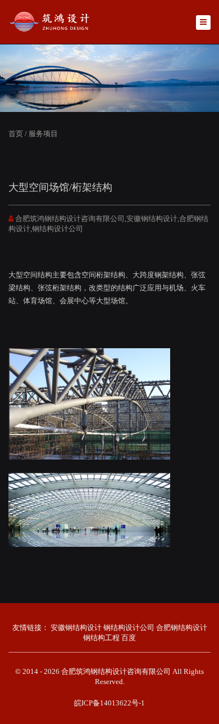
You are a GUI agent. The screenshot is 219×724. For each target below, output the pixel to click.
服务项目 (43, 133)
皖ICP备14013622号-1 (109, 703)
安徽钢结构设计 (76, 627)
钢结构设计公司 (128, 627)
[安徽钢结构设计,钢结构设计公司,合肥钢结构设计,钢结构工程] (50, 21)
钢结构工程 (101, 637)
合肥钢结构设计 (181, 627)
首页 (15, 133)
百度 (128, 637)
